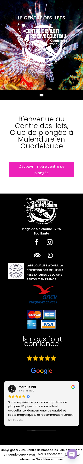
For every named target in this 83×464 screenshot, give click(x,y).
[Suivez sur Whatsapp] (50, 255)
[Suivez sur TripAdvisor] (37, 255)
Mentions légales (41, 454)
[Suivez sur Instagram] (49, 242)
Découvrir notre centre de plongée (41, 169)
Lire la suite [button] (15, 420)
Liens (60, 459)
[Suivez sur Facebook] (36, 242)
